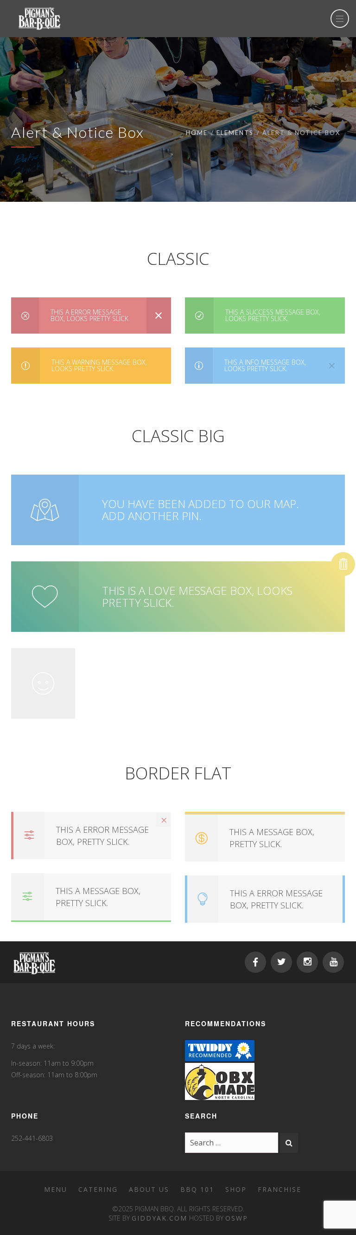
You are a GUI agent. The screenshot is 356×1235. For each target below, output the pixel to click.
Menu (55, 1189)
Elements (235, 132)
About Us (149, 1189)
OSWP (236, 1218)
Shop (236, 1189)
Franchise (279, 1189)
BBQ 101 (197, 1189)
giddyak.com (159, 1218)
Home (197, 132)
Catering (98, 1189)
